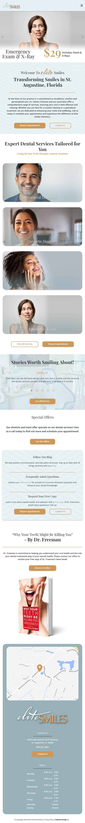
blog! (54, 465)
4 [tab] (48, 390)
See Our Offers (42, 442)
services (35, 104)
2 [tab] (37, 390)
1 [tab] (32, 390)
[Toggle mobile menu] (81, 5)
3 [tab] (42, 390)
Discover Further (42, 568)
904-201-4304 (42, 747)
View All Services (24, 344)
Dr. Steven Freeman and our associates (48, 101)
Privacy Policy (49, 819)
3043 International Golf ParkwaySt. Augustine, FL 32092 (42, 741)
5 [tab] (53, 390)
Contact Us (60, 512)
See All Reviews (43, 401)
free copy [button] (59, 502)
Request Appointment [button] (30, 126)
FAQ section (25, 482)
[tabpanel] (42, 379)
